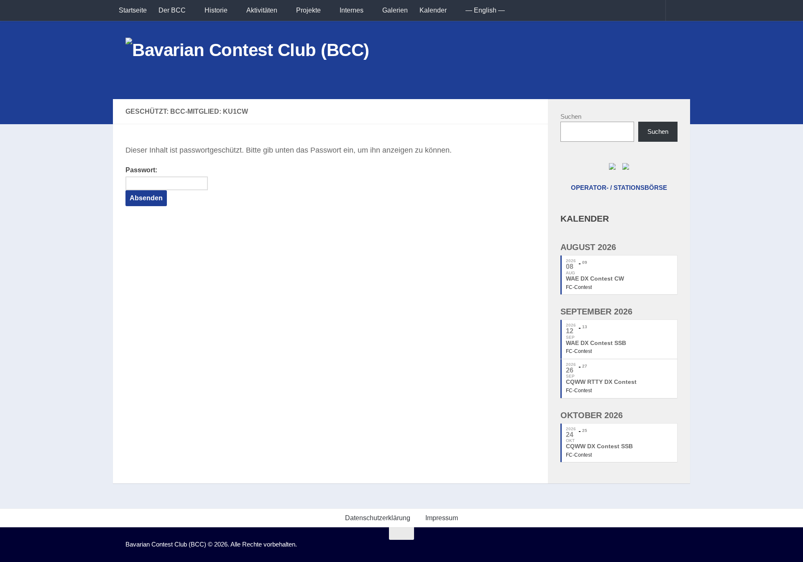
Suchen (570, 116)
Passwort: (141, 170)
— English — (485, 10)
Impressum (441, 517)
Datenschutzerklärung (377, 517)
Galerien (395, 10)
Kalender (433, 10)
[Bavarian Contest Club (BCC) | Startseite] (247, 60)
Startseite (133, 10)
